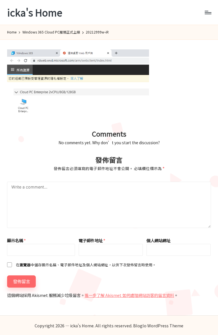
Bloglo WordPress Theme (158, 325)
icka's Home (34, 12)
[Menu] (208, 12)
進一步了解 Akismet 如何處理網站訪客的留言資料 (129, 295)
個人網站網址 (158, 240)
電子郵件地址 (92, 240)
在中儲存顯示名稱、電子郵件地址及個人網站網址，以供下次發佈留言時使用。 (86, 264)
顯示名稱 (16, 240)
